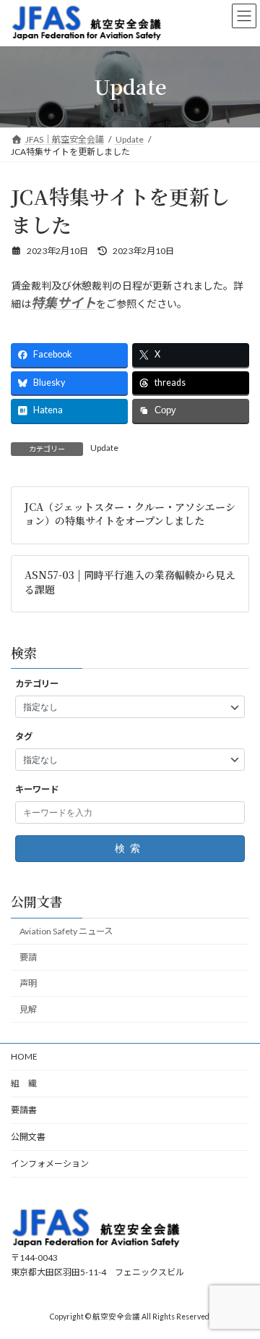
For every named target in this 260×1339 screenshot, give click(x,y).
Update (104, 447)
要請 (28, 957)
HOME (24, 1056)
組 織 (24, 1083)
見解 (28, 1010)
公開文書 (28, 1136)
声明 (28, 983)
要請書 (24, 1109)
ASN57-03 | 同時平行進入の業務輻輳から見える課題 (130, 581)
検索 (130, 848)
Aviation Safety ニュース (66, 931)
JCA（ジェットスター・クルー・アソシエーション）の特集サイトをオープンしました (130, 513)
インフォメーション (50, 1163)
